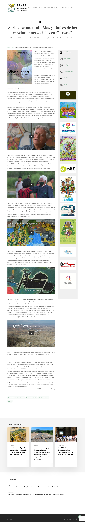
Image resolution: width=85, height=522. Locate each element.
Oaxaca (73, 38)
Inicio (8, 47)
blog (13, 47)
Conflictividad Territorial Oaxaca (38, 38)
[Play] (31, 136)
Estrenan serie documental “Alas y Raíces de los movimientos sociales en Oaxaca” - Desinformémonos (35, 487)
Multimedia (51, 22)
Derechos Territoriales (54, 38)
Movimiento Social (65, 38)
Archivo (43, 22)
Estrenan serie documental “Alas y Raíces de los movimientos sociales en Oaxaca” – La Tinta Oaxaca (35, 494)
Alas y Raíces (35, 22)
